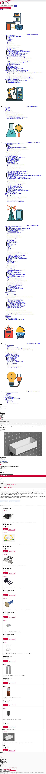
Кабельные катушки (11, 286)
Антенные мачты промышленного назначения (17, 253)
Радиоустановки (10, 364)
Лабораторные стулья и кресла (14, 44)
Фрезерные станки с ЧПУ (12, 69)
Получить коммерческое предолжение (6, 474)
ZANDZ (8, 394)
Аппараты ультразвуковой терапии (15, 197)
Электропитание (8, 400)
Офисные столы (10, 43)
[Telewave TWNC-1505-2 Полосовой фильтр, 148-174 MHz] (9, 669)
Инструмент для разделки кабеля (14, 285)
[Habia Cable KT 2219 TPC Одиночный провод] (9, 691)
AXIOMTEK (7, 108)
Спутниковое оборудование (11, 318)
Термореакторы (10, 191)
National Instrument (9, 111)
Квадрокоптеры (10, 345)
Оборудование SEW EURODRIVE (12, 113)
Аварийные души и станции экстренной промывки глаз (19, 57)
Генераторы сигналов (12, 155)
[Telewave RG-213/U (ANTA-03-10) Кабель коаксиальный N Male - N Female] (9, 647)
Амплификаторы (11, 195)
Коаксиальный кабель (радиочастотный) (16, 270)
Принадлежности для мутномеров (14, 185)
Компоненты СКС (11, 289)
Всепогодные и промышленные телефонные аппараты (19, 311)
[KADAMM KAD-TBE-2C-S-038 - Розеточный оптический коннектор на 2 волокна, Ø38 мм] (9, 516)
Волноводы (9, 271)
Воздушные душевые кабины (13, 172)
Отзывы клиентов (3, 409)
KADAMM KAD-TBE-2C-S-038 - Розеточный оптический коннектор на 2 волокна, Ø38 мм (20, 522)
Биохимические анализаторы (13, 199)
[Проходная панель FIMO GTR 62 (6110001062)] (9, 713)
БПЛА (6, 344)
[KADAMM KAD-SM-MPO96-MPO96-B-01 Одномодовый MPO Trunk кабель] (9, 538)
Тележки (9, 49)
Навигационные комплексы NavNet (15, 361)
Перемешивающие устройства (14, 186)
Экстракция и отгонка (12, 192)
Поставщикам (2, 413)
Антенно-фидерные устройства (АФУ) (13, 226)
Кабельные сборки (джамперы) (14, 279)
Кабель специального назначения (14, 283)
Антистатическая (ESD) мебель (14, 36)
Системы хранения (11, 48)
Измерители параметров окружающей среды (17, 147)
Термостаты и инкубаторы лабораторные (16, 182)
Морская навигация (11, 358)
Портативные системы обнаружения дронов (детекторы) (19, 349)
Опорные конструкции (12, 266)
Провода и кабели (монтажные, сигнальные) (17, 258)
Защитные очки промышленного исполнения (17, 58)
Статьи (1, 756)
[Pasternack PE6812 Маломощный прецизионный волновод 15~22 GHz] (9, 603)
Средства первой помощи (13, 63)
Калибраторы (10, 148)
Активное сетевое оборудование (14, 251)
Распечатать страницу (5, 470)
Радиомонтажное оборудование (12, 79)
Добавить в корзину (5, 475)
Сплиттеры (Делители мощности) (14, 236)
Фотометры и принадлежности (14, 166)
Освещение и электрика (10, 397)
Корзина (2, 417)
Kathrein (9, 249)
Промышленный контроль (32, 106)
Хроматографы (10, 179)
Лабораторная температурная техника (15, 181)
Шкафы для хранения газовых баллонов (16, 74)
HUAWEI (9, 247)
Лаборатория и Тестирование (33, 142)
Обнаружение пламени (12, 354)
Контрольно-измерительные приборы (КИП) (14, 143)
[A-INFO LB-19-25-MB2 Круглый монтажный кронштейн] (9, 582)
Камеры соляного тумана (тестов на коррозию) (17, 173)
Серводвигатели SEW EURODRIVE (15, 118)
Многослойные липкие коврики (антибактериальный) (19, 51)
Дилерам (1, 412)
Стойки (8, 46)
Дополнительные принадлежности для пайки (17, 80)
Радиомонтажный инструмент (13, 82)
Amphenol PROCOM (11, 244)
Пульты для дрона (11, 350)
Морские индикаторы (12, 360)
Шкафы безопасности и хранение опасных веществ (16, 70)
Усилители (9, 259)
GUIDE (8, 146)
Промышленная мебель (10, 35)
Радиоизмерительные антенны (14, 154)
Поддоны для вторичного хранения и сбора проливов (19, 61)
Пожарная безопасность (10, 352)
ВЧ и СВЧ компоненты (12, 254)
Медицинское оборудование (11, 194)
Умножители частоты (11, 264)
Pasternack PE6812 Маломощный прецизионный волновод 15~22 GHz (16, 609)
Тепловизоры (10, 144)
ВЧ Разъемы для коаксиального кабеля (16, 274)
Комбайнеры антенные (12, 261)
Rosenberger (7, 317)
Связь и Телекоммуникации (32, 225)
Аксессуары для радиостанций (14, 307)
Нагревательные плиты (12, 163)
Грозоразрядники (11, 275)
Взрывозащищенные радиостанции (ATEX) (16, 303)
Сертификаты (2, 414)
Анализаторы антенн (12, 152)
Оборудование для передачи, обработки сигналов (18, 348)
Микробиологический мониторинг (14, 200)
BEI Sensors (7, 107)
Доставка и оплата (3, 406)
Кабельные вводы (11, 269)
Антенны (9, 227)
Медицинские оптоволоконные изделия (13, 193)
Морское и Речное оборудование (12, 356)
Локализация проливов (12, 59)
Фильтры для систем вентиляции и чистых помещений (19, 178)
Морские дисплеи (11, 359)
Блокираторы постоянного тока (14, 229)
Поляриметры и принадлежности (14, 187)
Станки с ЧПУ (8, 65)
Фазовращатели (10, 239)
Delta (6, 109)
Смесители (9, 263)
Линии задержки (10, 273)
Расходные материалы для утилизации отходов (17, 62)
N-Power (7, 395)
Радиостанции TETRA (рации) (13, 301)
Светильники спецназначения (13, 398)
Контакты (1, 416)
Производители (3, 408)
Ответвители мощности (12, 233)
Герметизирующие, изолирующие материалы (17, 280)
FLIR (8, 145)
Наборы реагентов (11, 169)
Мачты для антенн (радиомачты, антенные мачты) (18, 228)
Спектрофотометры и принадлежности (15, 164)
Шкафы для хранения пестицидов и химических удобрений (20, 78)
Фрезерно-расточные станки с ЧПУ (15, 68)
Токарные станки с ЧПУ (12, 67)
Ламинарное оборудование (13, 174)
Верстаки (9, 40)
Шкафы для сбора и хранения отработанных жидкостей (19, 73)
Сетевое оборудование (12, 242)
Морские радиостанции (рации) (14, 304)
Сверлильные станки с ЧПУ (13, 66)
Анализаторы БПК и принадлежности (15, 167)
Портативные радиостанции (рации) (15, 299)
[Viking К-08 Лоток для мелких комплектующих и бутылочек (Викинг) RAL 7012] (9, 737)
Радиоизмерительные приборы (12, 151)
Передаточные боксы (12, 176)
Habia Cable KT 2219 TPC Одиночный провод (11, 697)
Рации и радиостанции (10, 298)
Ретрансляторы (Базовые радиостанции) (16, 305)
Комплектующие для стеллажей (14, 55)
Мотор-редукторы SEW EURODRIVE (15, 116)
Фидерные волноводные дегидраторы (15, 230)
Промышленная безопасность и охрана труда (15, 56)
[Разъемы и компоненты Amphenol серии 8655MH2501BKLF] (9, 560)
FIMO (3, 720)
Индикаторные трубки (12, 161)
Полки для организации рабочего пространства (17, 53)
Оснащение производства (32, 34)
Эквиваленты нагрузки (12, 238)
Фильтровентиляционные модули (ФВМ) (16, 177)
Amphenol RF (10, 245)
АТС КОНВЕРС (8, 396)
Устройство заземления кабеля (14, 272)
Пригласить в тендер (14, 466)
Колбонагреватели (11, 162)
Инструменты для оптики (12, 295)
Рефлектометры (10, 293)
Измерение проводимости (13, 160)
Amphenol (7, 315)
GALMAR (9, 393)
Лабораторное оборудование (11, 156)
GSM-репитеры (10, 240)
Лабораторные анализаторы (13, 158)
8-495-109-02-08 (5, 1)
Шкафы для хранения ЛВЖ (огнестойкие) (16, 71)
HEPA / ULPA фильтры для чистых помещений (17, 171)
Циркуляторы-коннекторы (13, 234)
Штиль (6, 399)
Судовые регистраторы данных (14, 367)
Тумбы (8, 42)
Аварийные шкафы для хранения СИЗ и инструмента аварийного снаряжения (24, 72)
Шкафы (9, 38)
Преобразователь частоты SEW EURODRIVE (17, 117)
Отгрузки (1, 415)
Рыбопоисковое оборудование (14, 365)
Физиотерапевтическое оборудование (15, 201)
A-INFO (8, 243)
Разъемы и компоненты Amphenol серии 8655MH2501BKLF (14, 565)
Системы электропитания (13, 402)
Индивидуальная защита (12, 353)
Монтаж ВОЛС (8, 292)
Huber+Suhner (10, 248)
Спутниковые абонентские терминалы (15, 319)
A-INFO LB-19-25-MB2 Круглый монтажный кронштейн (13, 587)
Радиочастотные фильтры (13, 231)
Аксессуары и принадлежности (14, 150)
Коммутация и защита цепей (13, 256)
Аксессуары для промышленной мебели (16, 54)
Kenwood (9, 309)
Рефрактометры (10, 188)
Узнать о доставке (4, 430)
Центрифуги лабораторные (13, 180)
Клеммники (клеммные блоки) (13, 287)
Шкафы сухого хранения (12, 52)
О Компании (2, 753)
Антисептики (10, 39)
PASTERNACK (8, 316)
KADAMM (4, 523)
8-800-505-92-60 (10, 0)
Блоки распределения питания (14, 232)
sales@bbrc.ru (4, 7)
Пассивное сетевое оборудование (14, 257)
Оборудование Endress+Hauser (12, 112)
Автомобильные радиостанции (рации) (15, 302)
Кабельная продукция (9, 268)
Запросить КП (4, 466)
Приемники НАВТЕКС (12, 363)
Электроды (9, 170)
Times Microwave (5, 632)
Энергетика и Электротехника (33, 391)
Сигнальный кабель (11, 291)
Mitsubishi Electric (9, 110)
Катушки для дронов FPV (12, 347)
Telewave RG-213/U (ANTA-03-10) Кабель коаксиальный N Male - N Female (17, 653)
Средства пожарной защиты (13, 64)
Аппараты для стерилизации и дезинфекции (17, 196)
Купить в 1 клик (12, 529)
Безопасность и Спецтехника (33, 343)
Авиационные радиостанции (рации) (15, 300)
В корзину (5, 529)
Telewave (9, 250)
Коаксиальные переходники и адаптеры (16, 276)
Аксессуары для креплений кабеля (15, 288)
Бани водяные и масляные (13, 159)
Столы (8, 37)
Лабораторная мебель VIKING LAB (15, 50)
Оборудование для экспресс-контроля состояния (18, 149)
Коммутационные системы (13, 313)
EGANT (9, 246)
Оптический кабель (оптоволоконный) (15, 284)
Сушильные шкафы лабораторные (15, 184)
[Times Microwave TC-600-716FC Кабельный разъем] (9, 625)
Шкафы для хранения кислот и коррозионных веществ (19, 77)
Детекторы (9, 260)
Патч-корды (9, 290)
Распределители (10, 265)
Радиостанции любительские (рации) (15, 306)
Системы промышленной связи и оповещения (15, 310)
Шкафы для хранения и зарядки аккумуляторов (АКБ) (19, 76)
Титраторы (9, 165)
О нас (1, 407)
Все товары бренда (3, 461)
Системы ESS (10, 401)
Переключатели (10, 262)
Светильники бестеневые (13, 47)
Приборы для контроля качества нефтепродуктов (18, 190)
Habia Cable (5, 698)
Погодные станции (11, 362)
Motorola (9, 308)
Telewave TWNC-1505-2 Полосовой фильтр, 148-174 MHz (14, 675)
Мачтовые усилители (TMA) (13, 235)
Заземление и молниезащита (11, 392)
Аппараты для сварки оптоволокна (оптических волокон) (19, 296)
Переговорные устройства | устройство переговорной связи (20, 314)
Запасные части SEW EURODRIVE (15, 115)
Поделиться (3, 467)
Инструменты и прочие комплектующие (16, 255)
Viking (1, 458)
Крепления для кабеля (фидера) (14, 278)
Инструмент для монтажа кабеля (14, 281)
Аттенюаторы (10, 277)
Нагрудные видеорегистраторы (12, 355)
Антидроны (9, 346)
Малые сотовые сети (11, 241)
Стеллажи (9, 41)
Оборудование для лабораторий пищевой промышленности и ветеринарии (24, 175)
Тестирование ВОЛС (11, 294)
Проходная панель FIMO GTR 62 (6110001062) (12, 719)
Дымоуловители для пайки (13, 81)
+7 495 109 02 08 (6, 486)
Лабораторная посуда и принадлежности (16, 157)
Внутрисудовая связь (12, 357)
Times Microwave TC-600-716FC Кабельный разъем (13, 631)
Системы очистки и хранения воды (15, 189)
